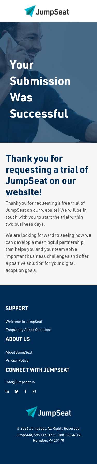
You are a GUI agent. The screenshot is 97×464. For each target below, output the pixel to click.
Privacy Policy (17, 360)
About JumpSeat (19, 352)
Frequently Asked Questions (29, 329)
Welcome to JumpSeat (24, 321)
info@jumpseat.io (20, 382)
